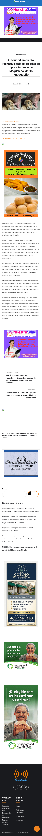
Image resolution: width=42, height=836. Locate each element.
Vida (3, 811)
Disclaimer (19, 820)
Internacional (6, 808)
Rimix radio (6, 832)
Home (18, 806)
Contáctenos (20, 816)
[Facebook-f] (15, 787)
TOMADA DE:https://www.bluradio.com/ (16, 139)
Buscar (5, 489)
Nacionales (21, 54)
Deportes (5, 822)
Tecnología (5, 824)
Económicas (6, 818)
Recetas (5, 820)
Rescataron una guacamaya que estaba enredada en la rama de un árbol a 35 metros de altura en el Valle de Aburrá (20, 539)
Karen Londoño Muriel (10, 122)
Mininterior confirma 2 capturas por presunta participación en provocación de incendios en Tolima (20, 435)
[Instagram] (26, 787)
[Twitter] (21, 787)
